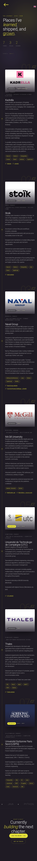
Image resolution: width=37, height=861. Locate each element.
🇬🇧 (35, 6)
